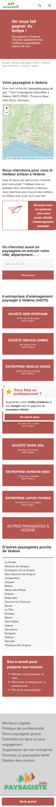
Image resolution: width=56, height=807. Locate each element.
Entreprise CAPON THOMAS (28, 498)
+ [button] (7, 108)
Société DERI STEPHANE (28, 314)
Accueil (5, 62)
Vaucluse (25, 65)
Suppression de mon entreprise (27, 749)
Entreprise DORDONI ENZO (28, 471)
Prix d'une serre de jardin (26, 690)
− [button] (7, 113)
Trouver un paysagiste (21, 62)
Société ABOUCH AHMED (28, 340)
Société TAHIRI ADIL (28, 445)
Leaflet (9, 158)
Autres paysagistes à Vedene (28, 527)
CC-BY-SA (49, 158)
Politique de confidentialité (23, 728)
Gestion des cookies (18, 760)
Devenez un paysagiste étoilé (25, 755)
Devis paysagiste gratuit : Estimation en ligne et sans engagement (23, 739)
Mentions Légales (16, 722)
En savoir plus (29, 417)
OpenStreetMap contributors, (34, 158)
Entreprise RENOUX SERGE (28, 366)
